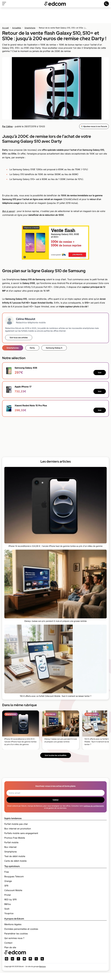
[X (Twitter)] (36, 959)
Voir (99, 372)
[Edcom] (55, 4)
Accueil (5, 28)
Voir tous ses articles (19, 337)
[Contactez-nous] (106, 3)
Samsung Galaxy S (54, 348)
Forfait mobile (11, 842)
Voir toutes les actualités (55, 755)
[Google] (6, 959)
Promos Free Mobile (14, 837)
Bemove (42, 966)
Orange (8, 881)
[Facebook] (18, 959)
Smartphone (30, 28)
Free (6, 871)
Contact (8, 942)
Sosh (6, 908)
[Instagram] (30, 959)
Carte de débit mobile (15, 860)
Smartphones (13, 348)
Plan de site (10, 947)
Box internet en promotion (17, 828)
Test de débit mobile (14, 856)
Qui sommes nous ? (14, 938)
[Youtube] (24, 959)
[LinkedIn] (12, 959)
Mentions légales (12, 924)
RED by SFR (10, 899)
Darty (32, 348)
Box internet (10, 847)
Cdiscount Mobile (13, 890)
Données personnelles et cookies (21, 929)
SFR (6, 885)
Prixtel (7, 895)
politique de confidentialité (94, 806)
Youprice (8, 913)
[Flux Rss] (42, 959)
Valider (56, 800)
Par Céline (7, 126)
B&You (7, 904)
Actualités (16, 28)
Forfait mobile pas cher (16, 824)
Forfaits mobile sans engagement (21, 833)
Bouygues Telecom (14, 876)
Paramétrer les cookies (16, 933)
